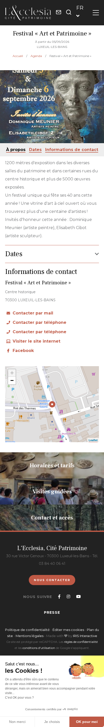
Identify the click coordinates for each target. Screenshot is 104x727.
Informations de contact (71, 149)
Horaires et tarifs (52, 465)
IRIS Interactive (85, 636)
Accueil (18, 56)
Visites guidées (52, 491)
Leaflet (93, 440)
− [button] (12, 380)
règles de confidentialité (81, 642)
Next (59, 133)
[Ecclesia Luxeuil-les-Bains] (28, 12)
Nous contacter (52, 580)
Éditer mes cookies (69, 630)
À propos (15, 149)
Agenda (37, 56)
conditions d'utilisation (38, 648)
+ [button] (12, 373)
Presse (52, 612)
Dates (35, 149)
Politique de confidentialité (27, 630)
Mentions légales (29, 636)
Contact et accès (52, 517)
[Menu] (96, 12)
